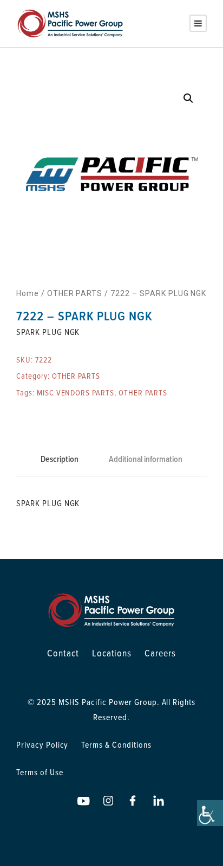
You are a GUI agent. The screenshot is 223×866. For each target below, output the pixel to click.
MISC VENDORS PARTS (75, 392)
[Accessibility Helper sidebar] (210, 813)
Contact (63, 653)
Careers (160, 653)
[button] (188, 98)
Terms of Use (39, 772)
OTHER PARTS (75, 293)
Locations (112, 653)
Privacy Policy (42, 744)
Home (27, 293)
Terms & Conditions (116, 744)
